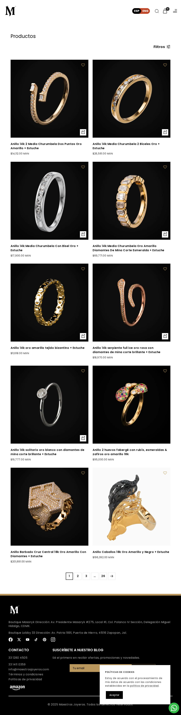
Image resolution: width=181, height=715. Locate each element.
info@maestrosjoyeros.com (28, 669)
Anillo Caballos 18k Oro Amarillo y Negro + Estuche (131, 552)
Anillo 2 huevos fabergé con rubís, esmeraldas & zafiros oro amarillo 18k (130, 452)
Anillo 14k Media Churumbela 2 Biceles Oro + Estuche (126, 146)
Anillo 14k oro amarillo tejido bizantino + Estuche (47, 348)
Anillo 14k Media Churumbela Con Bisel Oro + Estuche (44, 248)
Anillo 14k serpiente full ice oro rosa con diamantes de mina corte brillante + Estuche (126, 350)
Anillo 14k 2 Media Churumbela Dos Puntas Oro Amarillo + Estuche (46, 146)
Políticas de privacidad (25, 679)
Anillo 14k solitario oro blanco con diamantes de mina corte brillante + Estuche (47, 452)
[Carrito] (165, 11)
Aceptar (114, 695)
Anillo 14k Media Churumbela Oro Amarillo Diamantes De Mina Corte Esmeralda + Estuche (128, 248)
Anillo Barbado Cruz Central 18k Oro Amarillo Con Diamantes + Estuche (48, 554)
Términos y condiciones (25, 674)
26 (103, 576)
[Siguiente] (111, 576)
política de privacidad (144, 686)
